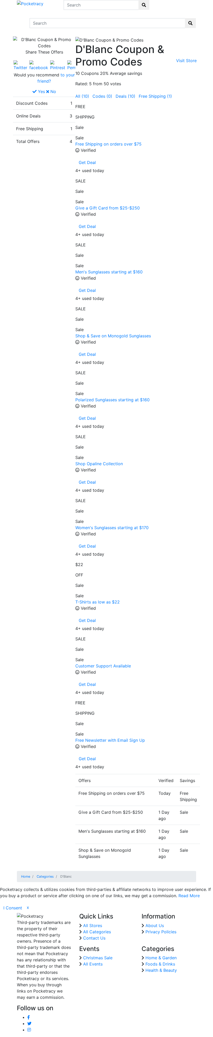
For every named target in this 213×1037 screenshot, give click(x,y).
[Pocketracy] (30, 3)
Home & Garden (161, 957)
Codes (102, 96)
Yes (41, 91)
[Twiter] (20, 65)
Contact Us (94, 938)
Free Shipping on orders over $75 (108, 144)
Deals (125, 96)
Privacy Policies (160, 931)
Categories (45, 876)
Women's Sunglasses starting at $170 (112, 527)
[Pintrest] (57, 65)
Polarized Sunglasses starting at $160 (112, 399)
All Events (93, 964)
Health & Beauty (161, 970)
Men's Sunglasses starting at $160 (109, 271)
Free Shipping (155, 96)
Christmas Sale (97, 957)
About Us (154, 925)
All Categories (97, 931)
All (82, 96)
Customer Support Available (103, 665)
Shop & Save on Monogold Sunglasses (113, 335)
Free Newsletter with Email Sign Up (110, 740)
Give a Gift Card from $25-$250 (107, 208)
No (52, 91)
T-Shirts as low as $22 (97, 602)
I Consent (12, 907)
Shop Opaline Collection (99, 463)
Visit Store (186, 60)
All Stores (92, 925)
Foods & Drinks (160, 964)
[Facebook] (38, 65)
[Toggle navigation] (20, 23)
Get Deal (87, 162)
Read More (189, 895)
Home (25, 876)
